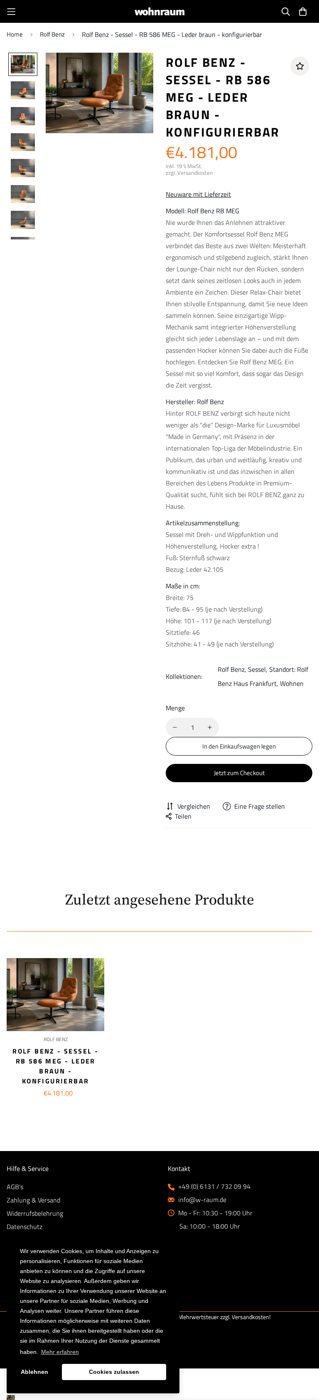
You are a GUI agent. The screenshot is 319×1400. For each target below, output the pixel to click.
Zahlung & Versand (33, 1200)
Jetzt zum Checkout (239, 773)
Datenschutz (24, 1227)
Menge (175, 708)
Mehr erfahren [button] (60, 1352)
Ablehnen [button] (34, 1371)
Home (15, 34)
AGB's (15, 1187)
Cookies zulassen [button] (114, 1371)
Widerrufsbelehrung (35, 1213)
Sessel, (257, 669)
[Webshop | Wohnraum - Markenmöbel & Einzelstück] (159, 11)
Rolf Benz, (232, 669)
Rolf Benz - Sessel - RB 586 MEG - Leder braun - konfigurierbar (55, 1066)
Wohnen (292, 683)
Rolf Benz (52, 34)
